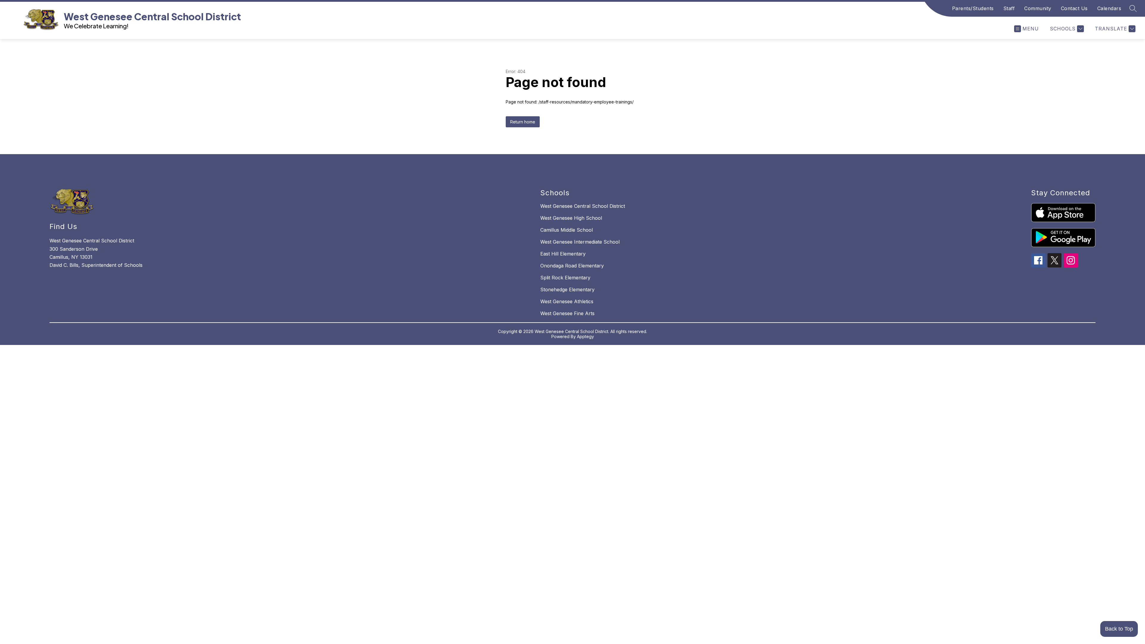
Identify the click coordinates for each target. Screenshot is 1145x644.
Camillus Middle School (566, 230)
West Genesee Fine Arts (567, 313)
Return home (522, 121)
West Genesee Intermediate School (580, 242)
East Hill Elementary (563, 254)
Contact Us (1074, 8)
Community (1037, 8)
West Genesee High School (571, 218)
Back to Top (1119, 629)
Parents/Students (973, 8)
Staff (1009, 8)
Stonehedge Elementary (567, 289)
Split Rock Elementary (565, 278)
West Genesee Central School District (582, 206)
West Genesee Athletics (566, 301)
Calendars (1109, 8)
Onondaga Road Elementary (572, 266)
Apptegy (585, 336)
